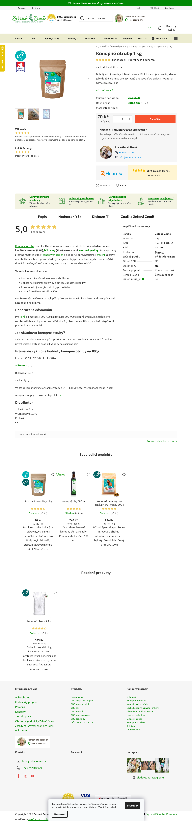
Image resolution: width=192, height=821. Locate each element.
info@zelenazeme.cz (130, 157)
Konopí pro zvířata (136, 722)
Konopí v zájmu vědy (137, 704)
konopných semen (53, 254)
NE (156, 265)
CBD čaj (75, 708)
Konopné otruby (24, 245)
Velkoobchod (22, 697)
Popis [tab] (42, 216)
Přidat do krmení (165, 256)
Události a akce (134, 718)
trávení (101, 254)
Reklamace (21, 730)
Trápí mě (131, 726)
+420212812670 (128, 152)
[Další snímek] (88, 78)
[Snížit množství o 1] (115, 119)
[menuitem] (19, 38)
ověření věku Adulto (40, 819)
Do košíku (155, 118)
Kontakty (36, 8)
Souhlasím (132, 805)
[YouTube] (32, 776)
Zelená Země (163, 233)
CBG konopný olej (80, 704)
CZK (139, 8)
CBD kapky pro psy (80, 715)
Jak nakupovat (23, 716)
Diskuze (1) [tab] (101, 216)
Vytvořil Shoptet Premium (162, 813)
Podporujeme (134, 729)
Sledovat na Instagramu (150, 777)
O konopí (131, 697)
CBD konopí (77, 711)
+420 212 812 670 (32, 767)
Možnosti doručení (107, 107)
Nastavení (59, 814)
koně (22, 316)
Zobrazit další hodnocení (161, 441)
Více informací (104, 90)
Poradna (21, 8)
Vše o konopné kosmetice (140, 711)
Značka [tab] (137, 216)
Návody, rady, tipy (136, 715)
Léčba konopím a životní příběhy (143, 708)
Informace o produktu (82, 722)
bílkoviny (49, 250)
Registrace (169, 8)
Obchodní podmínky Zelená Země (34, 720)
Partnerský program (26, 702)
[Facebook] (18, 776)
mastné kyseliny (88, 250)
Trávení (159, 252)
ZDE (59, 395)
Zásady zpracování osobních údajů (34, 725)
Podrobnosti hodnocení (141, 59)
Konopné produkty (136, 700)
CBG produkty (78, 718)
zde (115, 807)
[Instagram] (25, 776)
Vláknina (20, 365)
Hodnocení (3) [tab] (69, 216)
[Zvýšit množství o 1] (129, 119)
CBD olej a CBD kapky (82, 700)
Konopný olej (77, 697)
